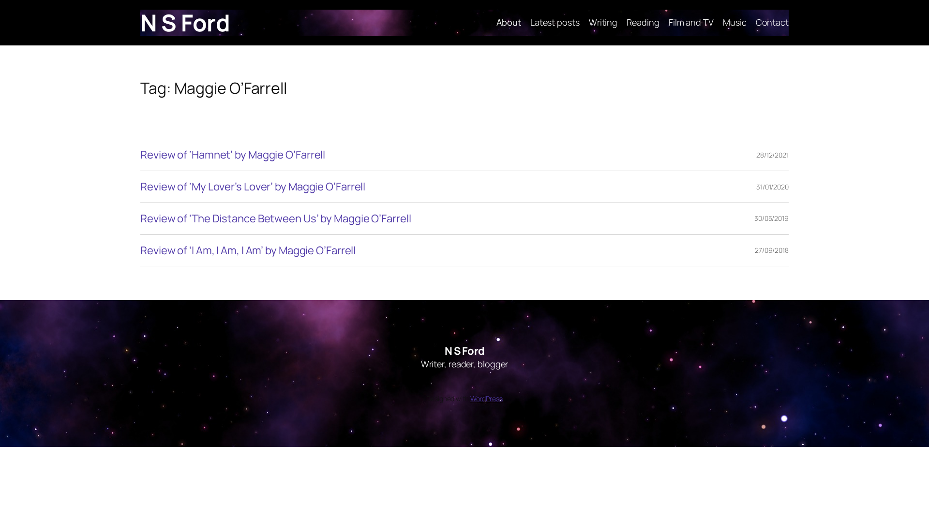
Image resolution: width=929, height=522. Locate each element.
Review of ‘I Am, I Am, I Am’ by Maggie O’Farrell (248, 251)
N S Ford (185, 22)
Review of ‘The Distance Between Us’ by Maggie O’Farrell (275, 219)
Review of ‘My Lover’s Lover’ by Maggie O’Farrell (252, 187)
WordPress (486, 398)
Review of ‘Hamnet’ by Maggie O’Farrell (232, 155)
